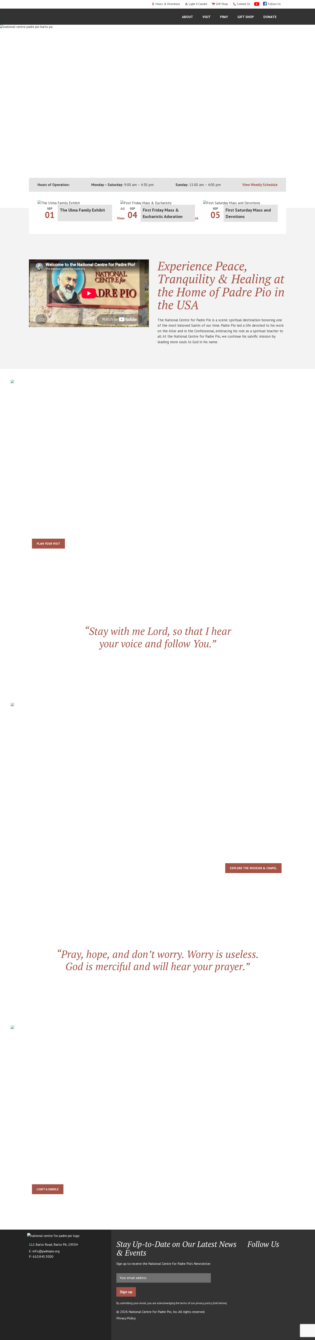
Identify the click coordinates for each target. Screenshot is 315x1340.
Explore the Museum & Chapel (253, 868)
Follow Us (274, 4)
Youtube (260, 1255)
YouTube (256, 3)
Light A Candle (198, 4)
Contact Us (243, 4)
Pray (224, 17)
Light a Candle (48, 1189)
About (187, 17)
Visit (206, 17)
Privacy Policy (126, 1318)
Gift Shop (222, 4)
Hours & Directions (168, 4)
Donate (269, 17)
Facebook (251, 1255)
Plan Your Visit (48, 544)
